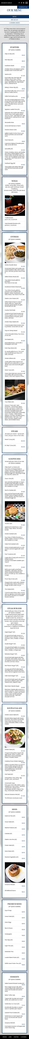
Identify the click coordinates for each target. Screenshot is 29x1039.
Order (4, 1037)
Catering (24, 1037)
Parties (16, 1037)
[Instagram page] (21, 2)
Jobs (10, 1037)
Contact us (23, 7)
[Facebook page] (19, 2)
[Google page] (24, 2)
